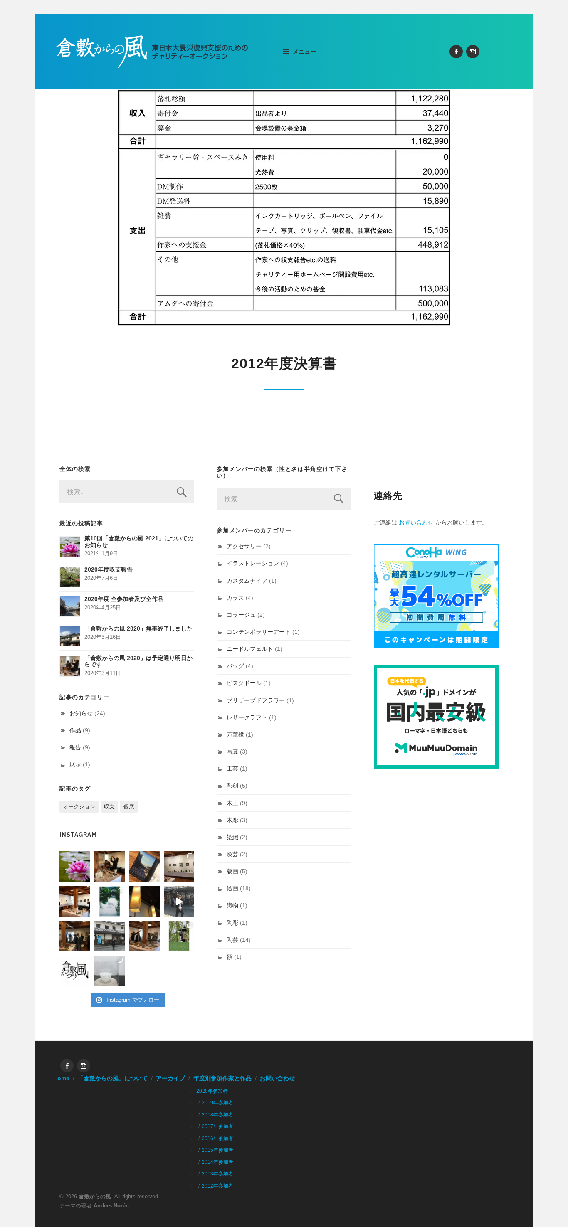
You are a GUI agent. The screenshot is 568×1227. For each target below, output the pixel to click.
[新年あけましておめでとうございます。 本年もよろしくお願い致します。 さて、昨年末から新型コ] (74, 866)
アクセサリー (244, 546)
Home (61, 1078)
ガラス (235, 597)
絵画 (232, 888)
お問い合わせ (416, 522)
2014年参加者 (217, 1162)
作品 (75, 730)
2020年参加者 (212, 1091)
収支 (109, 806)
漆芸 (232, 854)
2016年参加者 (217, 1138)
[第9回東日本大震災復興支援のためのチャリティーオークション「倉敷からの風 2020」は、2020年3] (144, 866)
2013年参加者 (217, 1173)
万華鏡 (235, 734)
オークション (79, 806)
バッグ (235, 666)
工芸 (232, 768)
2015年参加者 (217, 1150)
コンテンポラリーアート (259, 631)
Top (548, 1207)
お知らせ (81, 713)
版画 (232, 871)
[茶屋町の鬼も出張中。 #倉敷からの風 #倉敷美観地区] (179, 901)
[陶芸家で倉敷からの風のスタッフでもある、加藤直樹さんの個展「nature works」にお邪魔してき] (109, 971)
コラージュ (241, 614)
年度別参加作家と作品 (222, 1078)
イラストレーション (253, 563)
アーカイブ (170, 1078)
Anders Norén (111, 1205)
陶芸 (232, 939)
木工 (232, 803)
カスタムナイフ (247, 580)
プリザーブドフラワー (256, 700)
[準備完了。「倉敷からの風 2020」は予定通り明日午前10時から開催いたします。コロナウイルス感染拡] (109, 866)
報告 (75, 747)
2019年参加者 (217, 1102)
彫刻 (232, 785)
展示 (75, 764)
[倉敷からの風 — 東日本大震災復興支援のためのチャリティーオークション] (152, 51)
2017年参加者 (217, 1126)
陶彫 (232, 922)
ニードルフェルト (250, 649)
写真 (232, 751)
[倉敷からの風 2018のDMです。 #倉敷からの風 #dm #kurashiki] (179, 936)
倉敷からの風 (95, 1196)
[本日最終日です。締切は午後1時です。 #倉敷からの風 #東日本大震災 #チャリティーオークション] (179, 866)
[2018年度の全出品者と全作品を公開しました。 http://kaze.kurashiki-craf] (144, 901)
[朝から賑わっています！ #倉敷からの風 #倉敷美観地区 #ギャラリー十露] (74, 936)
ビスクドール (244, 683)
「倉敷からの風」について (113, 1078)
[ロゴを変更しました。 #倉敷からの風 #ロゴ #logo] (74, 971)
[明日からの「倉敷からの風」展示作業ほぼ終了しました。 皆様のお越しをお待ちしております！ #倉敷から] (144, 936)
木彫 (232, 820)
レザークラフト (247, 717)
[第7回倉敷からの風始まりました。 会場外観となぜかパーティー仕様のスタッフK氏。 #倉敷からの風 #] (109, 936)
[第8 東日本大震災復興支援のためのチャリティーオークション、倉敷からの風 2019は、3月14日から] (109, 901)
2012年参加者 (217, 1185)
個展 (128, 806)
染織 (232, 837)
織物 (232, 905)
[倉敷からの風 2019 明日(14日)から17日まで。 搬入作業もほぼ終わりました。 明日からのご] (74, 901)
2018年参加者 (217, 1114)
